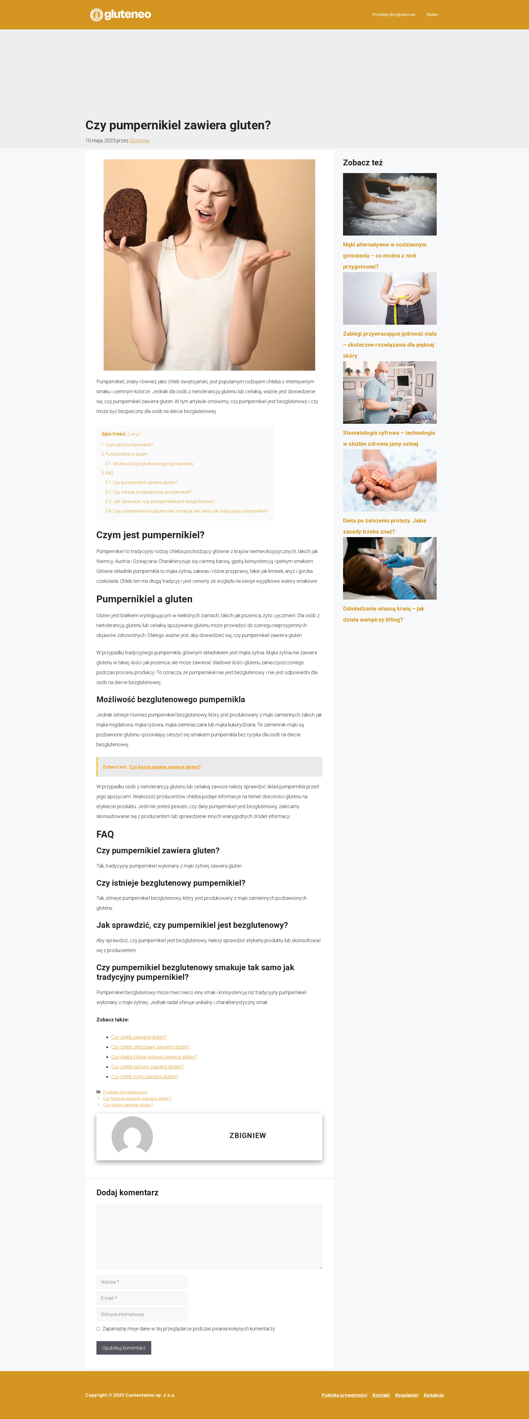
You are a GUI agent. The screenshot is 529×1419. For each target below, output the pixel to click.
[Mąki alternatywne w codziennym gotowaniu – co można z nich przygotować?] (390, 206)
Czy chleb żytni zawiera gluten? (144, 1076)
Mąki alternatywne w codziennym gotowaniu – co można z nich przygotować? (385, 255)
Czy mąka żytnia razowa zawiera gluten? (154, 1057)
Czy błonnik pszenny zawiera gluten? (137, 1098)
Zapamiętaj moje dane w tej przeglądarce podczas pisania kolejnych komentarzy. (189, 1328)
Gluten (432, 14)
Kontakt (381, 1395)
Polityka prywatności (344, 1395)
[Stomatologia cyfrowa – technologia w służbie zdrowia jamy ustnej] (390, 394)
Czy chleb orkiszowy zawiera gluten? (150, 1047)
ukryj (134, 434)
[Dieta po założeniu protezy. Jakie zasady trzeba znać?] (390, 482)
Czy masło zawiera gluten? (128, 1104)
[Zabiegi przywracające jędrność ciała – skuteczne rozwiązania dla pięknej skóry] (390, 300)
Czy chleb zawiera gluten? (139, 1037)
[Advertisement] (264, 73)
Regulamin (406, 1395)
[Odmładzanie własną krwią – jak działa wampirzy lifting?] (390, 570)
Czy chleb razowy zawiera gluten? (147, 1067)
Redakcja (434, 1395)
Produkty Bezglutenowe (394, 14)
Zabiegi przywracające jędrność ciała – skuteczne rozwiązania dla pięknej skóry (390, 344)
